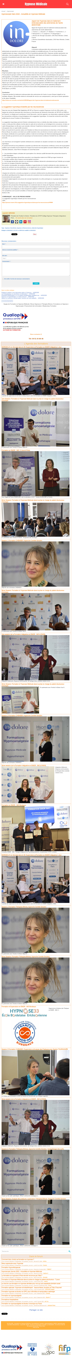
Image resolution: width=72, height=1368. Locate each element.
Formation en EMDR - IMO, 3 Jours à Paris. (16, 450)
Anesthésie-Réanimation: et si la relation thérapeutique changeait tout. (21, 295)
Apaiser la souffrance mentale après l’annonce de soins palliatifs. (19, 298)
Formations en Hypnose (60, 304)
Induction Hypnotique (37, 228)
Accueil (3, 11)
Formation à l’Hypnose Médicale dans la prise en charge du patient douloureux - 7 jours (31, 1279)
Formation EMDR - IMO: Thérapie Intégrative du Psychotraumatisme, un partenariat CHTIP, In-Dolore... (30, 852)
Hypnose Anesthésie (10, 228)
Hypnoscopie (10, 11)
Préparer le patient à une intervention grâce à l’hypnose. (17, 292)
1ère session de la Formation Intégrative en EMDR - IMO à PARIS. (24, 634)
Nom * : (4, 244)
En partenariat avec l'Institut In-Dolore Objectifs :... (15, 447)
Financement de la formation (33, 306)
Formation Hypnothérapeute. (11, 1267)
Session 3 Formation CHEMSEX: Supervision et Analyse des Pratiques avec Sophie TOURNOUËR (35, 1049)
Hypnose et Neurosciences (24, 228)
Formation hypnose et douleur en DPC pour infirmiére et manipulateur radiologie (28, 1291)
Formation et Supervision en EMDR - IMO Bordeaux (19, 1006)
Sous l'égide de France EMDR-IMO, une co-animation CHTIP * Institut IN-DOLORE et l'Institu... (27, 497)
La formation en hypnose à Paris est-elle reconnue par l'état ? (22, 1275)
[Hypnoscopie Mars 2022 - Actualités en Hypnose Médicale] (16, 20)
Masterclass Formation (49, 306)
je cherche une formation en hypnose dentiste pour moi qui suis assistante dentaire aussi (31, 1283)
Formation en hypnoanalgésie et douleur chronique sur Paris (22, 1303)
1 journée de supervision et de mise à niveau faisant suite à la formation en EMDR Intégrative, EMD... (29, 395)
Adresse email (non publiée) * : (10, 250)
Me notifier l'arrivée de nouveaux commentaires (17, 279)
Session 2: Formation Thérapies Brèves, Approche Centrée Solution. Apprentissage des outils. (33, 1149)
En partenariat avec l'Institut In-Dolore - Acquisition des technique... (20, 537)
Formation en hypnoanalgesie (11, 1295)
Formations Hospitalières (10, 1299)
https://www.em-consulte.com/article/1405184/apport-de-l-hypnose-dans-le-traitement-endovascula (30, 100)
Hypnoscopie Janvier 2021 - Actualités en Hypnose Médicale (22, 1271)
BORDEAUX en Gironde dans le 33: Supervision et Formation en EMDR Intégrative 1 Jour (32, 347)
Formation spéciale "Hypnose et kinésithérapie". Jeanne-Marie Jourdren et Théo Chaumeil (32, 1287)
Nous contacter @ (36, 334)
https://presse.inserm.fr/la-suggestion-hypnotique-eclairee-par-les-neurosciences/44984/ (27, 202)
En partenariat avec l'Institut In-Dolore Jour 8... (52, 687)
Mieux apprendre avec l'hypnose (12, 1263)
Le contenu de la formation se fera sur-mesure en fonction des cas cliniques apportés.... (25, 1096)
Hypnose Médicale (36, 4)
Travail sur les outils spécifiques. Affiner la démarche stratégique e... (20, 1196)
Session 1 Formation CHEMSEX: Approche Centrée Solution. (22, 540)
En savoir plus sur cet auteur (24, 218)
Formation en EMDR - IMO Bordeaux (14, 805)
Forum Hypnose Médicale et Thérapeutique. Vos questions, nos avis (17, 1261)
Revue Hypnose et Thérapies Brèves (41, 304)
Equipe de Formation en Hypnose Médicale (16, 304)
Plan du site (36, 1327)
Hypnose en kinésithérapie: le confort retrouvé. (14, 296)
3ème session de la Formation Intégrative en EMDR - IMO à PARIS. (24, 1099)
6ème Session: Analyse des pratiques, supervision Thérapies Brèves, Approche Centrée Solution (34, 1199)
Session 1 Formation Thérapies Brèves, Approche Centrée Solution (24, 907)
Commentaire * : (6, 261)
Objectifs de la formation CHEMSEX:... (12, 587)
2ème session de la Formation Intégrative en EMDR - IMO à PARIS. (24, 765)
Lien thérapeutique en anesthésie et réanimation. (15, 294)
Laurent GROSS (8, 213)
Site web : (4, 255)
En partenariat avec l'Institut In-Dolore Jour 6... (14, 631)
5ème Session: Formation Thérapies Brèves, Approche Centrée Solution (26, 956)
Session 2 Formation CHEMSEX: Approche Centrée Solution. (22, 715)
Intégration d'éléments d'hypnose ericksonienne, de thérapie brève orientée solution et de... (26, 681)
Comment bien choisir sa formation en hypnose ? (18, 1259)
